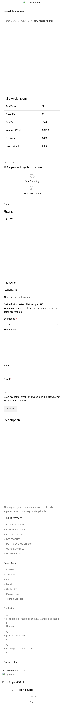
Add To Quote (26, 690)
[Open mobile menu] (5, 8)
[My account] (60, 8)
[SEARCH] (52, 8)
